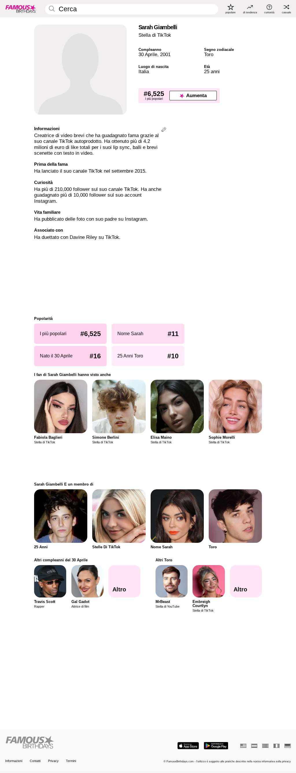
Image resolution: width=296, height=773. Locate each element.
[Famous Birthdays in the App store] (188, 745)
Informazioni (13, 761)
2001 (165, 54)
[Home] (75, 743)
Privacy (53, 761)
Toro (208, 54)
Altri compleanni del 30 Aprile (61, 560)
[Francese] (276, 746)
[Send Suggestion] (164, 130)
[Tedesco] (287, 746)
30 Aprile (147, 54)
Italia (143, 71)
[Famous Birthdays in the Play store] (216, 745)
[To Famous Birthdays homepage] (21, 8)
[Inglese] (243, 746)
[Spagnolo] (254, 746)
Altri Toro (164, 560)
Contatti (35, 761)
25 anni (212, 71)
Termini (71, 761)
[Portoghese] (265, 746)
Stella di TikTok (154, 35)
